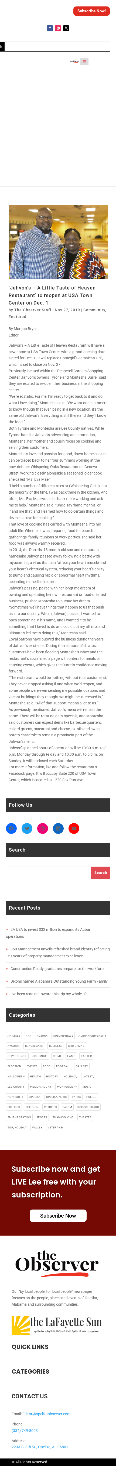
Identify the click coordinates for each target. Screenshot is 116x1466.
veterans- (55, 1127)
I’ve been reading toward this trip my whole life (49, 994)
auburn (42, 1035)
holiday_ (70, 1076)
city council (17, 1056)
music (87, 1086)
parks (76, 1096)
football (63, 1066)
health (35, 1076)
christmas (76, 1045)
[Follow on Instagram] (58, 28)
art (28, 1035)
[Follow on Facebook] (50, 28)
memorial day (41, 1086)
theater (85, 1117)
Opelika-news (56, 1096)
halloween (16, 1076)
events (32, 1066)
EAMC (71, 1056)
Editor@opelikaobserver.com (46, 1414)
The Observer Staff (33, 310)
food (47, 1066)
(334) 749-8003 (25, 1430)
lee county (16, 1086)
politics (14, 1107)
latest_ (89, 1076)
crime (57, 1056)
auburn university (93, 1035)
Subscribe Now (58, 1215)
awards (14, 1045)
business (56, 1045)
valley (37, 1127)
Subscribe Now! (91, 11)
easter (86, 1056)
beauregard (34, 1045)
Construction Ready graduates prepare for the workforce (58, 969)
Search (100, 873)
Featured (17, 316)
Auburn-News (63, 1035)
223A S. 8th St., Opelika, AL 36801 (40, 1447)
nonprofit (16, 1096)
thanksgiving (63, 1117)
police (91, 1096)
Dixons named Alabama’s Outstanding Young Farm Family (59, 981)
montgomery (67, 1086)
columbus (39, 1056)
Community (94, 310)
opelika (35, 1096)
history (52, 1076)
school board (88, 1107)
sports (41, 1117)
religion (32, 1107)
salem (67, 1107)
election (14, 1066)
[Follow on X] (66, 28)
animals (14, 1035)
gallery (82, 1066)
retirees (50, 1107)
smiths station (19, 1117)
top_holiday (17, 1127)
